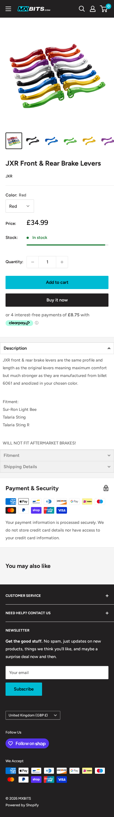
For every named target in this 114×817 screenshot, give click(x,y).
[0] (103, 9)
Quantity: (14, 261)
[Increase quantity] (62, 262)
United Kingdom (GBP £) (28, 715)
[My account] (92, 9)
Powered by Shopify (22, 805)
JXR (9, 176)
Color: (16, 195)
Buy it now (57, 300)
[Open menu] (8, 9)
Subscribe (24, 689)
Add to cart (57, 282)
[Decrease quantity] (32, 262)
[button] (57, 348)
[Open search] (82, 9)
